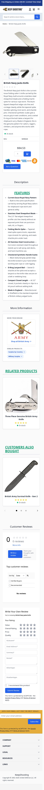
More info (17, 545)
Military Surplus (14, 356)
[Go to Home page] (13, 9)
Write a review (13, 554)
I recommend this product (19, 685)
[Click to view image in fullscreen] (21, 47)
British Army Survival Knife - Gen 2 (21, 496)
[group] (10, 87)
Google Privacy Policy (12, 698)
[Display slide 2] (21, 510)
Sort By (11, 576)
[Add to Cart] (27, 154)
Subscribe (34, 721)
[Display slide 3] (26, 510)
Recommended (16, 585)
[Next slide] (37, 510)
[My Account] (30, 9)
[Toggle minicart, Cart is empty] (34, 9)
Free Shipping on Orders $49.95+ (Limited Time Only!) (21, 2)
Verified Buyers (16, 581)
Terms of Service (29, 698)
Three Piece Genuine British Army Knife (21, 418)
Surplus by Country (15, 352)
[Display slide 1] (16, 510)
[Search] (37, 16)
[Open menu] (38, 9)
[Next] (37, 74)
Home (5, 24)
